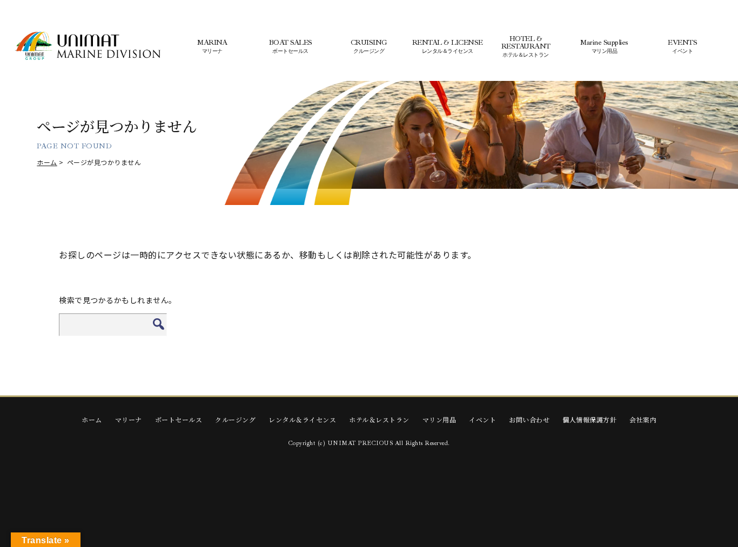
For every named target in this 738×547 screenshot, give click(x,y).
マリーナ (128, 419)
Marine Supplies (604, 46)
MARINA (212, 46)
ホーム (47, 162)
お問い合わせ (529, 419)
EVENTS (682, 46)
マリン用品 (439, 419)
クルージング (235, 419)
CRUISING (369, 46)
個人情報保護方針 (589, 419)
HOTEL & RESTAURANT (526, 46)
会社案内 (642, 419)
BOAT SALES (290, 46)
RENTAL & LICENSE (447, 46)
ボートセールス (179, 419)
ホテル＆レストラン (379, 419)
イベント (482, 419)
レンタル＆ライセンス (302, 419)
